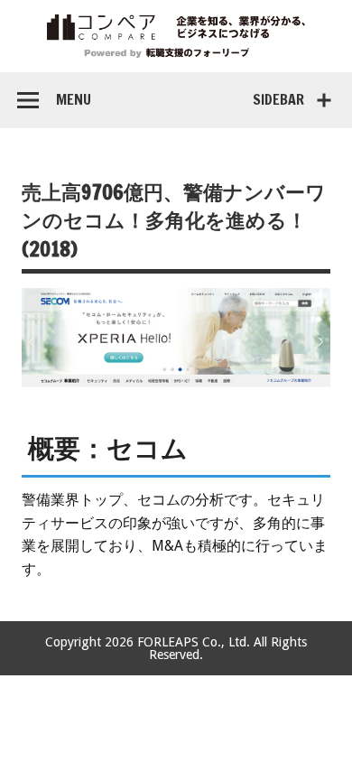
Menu (73, 99)
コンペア (176, 36)
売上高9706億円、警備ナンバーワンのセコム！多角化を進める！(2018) (174, 220)
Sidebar (278, 99)
